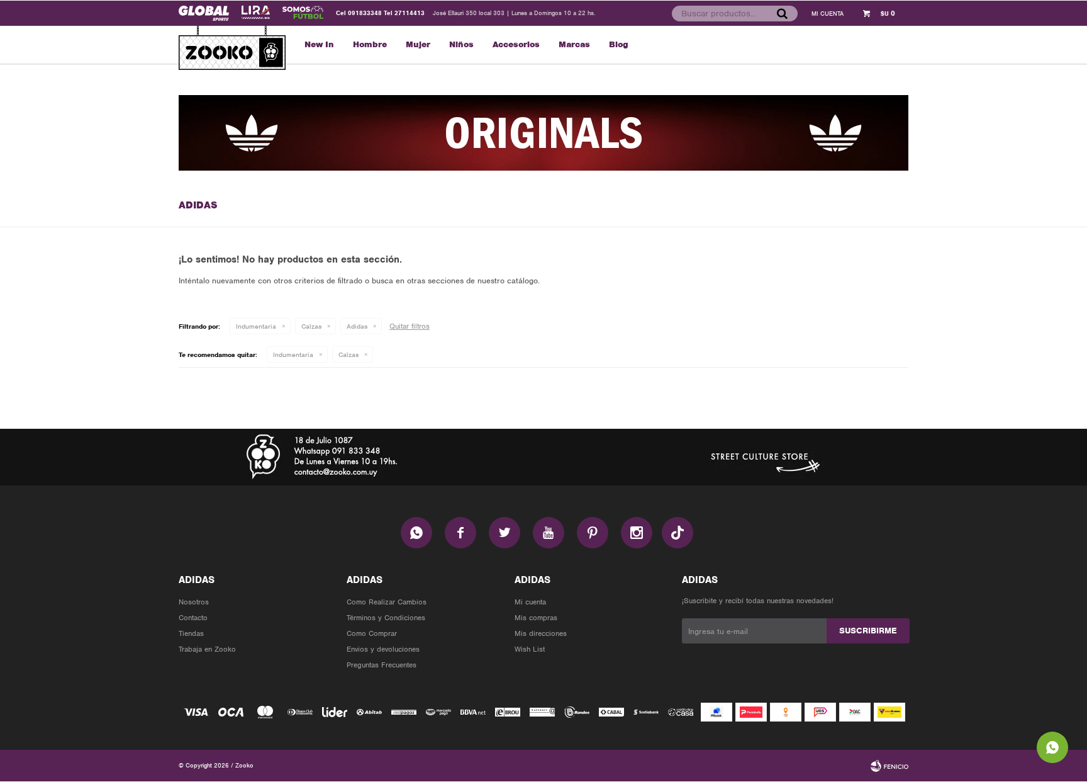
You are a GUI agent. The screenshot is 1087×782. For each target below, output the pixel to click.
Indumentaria (256, 326)
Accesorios (516, 44)
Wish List (530, 649)
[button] (782, 13)
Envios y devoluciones (383, 649)
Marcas (574, 44)
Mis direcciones (541, 633)
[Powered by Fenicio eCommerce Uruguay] (889, 765)
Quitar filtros (409, 326)
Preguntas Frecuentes (381, 665)
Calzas (311, 326)
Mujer (418, 44)
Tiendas (191, 633)
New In (319, 44)
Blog (618, 44)
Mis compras (536, 618)
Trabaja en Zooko (207, 649)
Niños (461, 44)
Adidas (357, 326)
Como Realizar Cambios (386, 602)
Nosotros (194, 602)
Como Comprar (372, 633)
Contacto (193, 618)
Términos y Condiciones (386, 618)
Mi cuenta (530, 602)
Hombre (370, 44)
